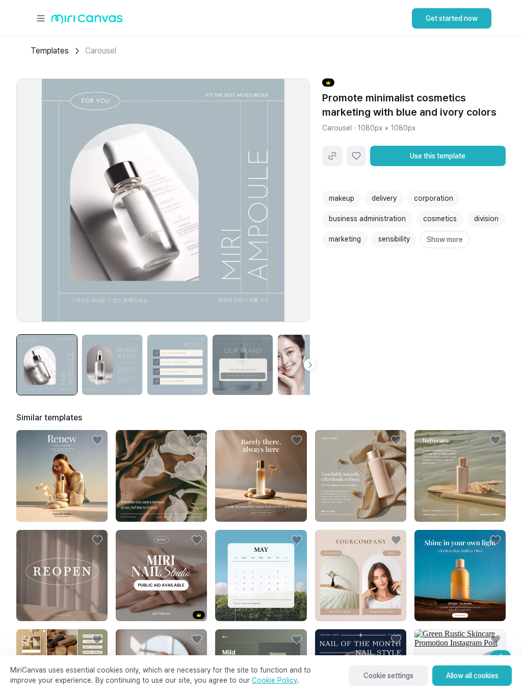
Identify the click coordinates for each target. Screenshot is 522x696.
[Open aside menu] (41, 18)
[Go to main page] (87, 21)
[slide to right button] (310, 365)
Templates (50, 51)
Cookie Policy (274, 680)
